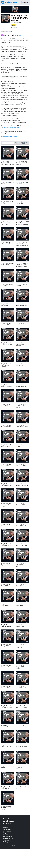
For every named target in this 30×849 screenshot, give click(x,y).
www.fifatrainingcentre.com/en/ (9, 136)
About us (5, 827)
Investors (5, 835)
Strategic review (7, 836)
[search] (15, 143)
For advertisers (8, 821)
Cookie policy (6, 842)
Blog (4, 833)
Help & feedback (7, 829)
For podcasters (8, 819)
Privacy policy (7, 840)
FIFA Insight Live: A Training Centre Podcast (19, 18)
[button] (25, 2)
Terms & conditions (8, 838)
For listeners (7, 823)
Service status (7, 831)
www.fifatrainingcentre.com (11, 127)
